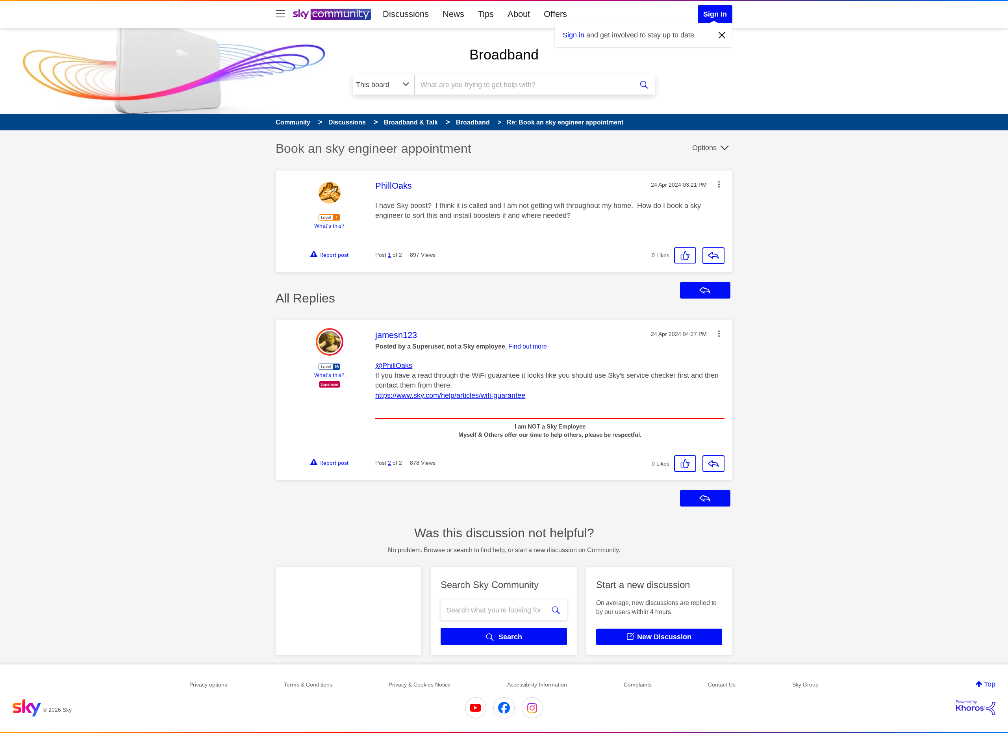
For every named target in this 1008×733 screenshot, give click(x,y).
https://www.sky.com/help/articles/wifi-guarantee (450, 395)
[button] (718, 184)
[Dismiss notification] (722, 35)
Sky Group (805, 684)
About (519, 14)
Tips (486, 14)
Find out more (527, 346)
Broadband (504, 54)
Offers (555, 14)
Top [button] (989, 684)
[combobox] (523, 85)
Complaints (638, 684)
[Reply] (713, 255)
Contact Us (722, 684)
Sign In (715, 14)
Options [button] (704, 148)
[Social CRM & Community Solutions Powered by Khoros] (975, 707)
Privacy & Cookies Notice (420, 684)
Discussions (406, 14)
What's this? (329, 226)
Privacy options (208, 684)
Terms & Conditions (308, 684)
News (453, 14)
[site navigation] (280, 14)
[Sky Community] (332, 14)
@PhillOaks (393, 365)
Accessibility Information (537, 684)
